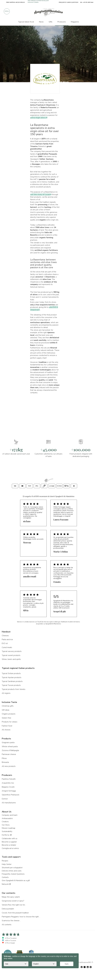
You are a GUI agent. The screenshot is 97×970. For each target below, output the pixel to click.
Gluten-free (6, 718)
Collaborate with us (9, 838)
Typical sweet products (11, 655)
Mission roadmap (8, 828)
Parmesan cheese (9, 754)
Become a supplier (9, 842)
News (41, 22)
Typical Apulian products (11, 677)
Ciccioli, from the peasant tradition (15, 913)
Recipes (5, 861)
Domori (5, 799)
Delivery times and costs (11, 871)
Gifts (50, 22)
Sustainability (7, 831)
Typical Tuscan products (11, 685)
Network (5, 884)
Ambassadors (7, 818)
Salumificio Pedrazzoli (10, 795)
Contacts (5, 877)
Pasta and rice (7, 639)
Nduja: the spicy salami (11, 897)
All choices (6, 730)
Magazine (75, 22)
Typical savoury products (12, 651)
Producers (61, 22)
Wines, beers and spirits (11, 659)
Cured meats (7, 647)
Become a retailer (9, 845)
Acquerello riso (8, 783)
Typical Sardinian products (12, 681)
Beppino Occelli (8, 787)
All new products (8, 766)
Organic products (8, 714)
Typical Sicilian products (11, 673)
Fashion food (7, 726)
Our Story (6, 825)
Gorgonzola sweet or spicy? (13, 901)
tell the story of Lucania (40, 194)
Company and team (9, 815)
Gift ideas (5, 710)
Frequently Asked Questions (13, 874)
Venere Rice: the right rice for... (14, 905)
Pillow (4, 758)
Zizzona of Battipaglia (10, 750)
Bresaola (5, 762)
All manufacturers (9, 802)
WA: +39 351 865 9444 (86, 2)
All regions (6, 693)
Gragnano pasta (8, 742)
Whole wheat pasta (10, 746)
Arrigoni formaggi (9, 791)
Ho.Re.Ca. (6, 835)
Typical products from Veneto (13, 689)
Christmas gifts (7, 706)
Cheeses (5, 635)
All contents (6, 924)
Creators (5, 821)
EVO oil (5, 643)
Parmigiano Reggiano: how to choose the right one (21, 916)
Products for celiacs (9, 722)
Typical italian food (26, 22)
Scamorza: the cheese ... (11, 920)
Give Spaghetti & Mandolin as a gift (16, 880)
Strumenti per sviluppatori (12, 867)
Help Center (6, 864)
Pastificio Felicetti (8, 779)
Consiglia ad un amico (10, 848)
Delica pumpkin (8, 909)
